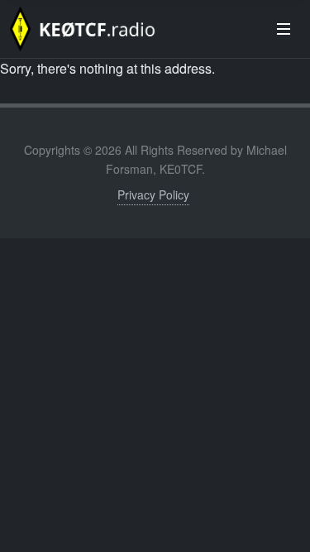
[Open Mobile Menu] (283, 29)
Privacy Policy (153, 194)
